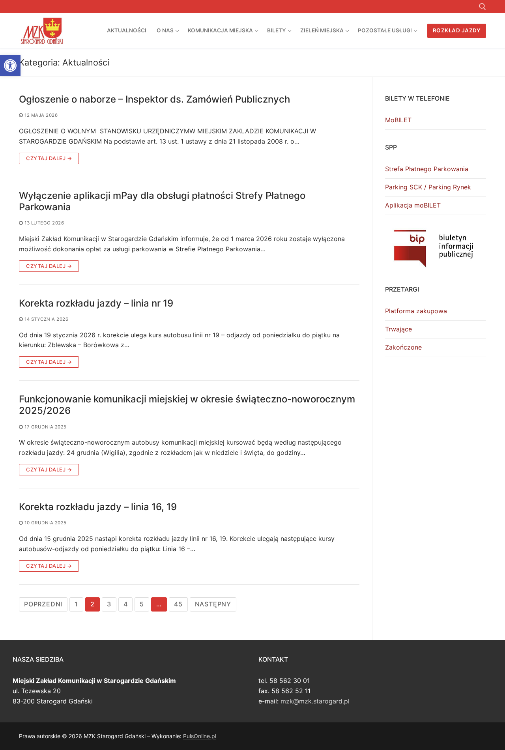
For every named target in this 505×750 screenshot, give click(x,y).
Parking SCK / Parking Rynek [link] (428, 187)
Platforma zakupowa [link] (416, 311)
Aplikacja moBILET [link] (413, 205)
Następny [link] (213, 604)
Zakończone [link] (403, 347)
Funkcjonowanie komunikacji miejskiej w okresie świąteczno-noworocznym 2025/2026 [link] (187, 404)
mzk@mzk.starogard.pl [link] (315, 701)
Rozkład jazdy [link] (457, 30)
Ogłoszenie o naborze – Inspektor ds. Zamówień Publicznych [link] (154, 99)
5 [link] (142, 604)
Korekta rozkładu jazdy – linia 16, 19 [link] (98, 506)
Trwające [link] (398, 329)
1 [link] (76, 604)
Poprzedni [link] (43, 604)
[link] (10, 65)
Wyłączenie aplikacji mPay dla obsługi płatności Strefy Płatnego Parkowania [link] (162, 201)
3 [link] (109, 604)
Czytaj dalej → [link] (49, 158)
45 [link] (178, 604)
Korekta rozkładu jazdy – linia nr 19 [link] (96, 303)
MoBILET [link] (398, 120)
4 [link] (125, 604)
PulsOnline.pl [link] (199, 736)
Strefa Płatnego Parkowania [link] (426, 169)
